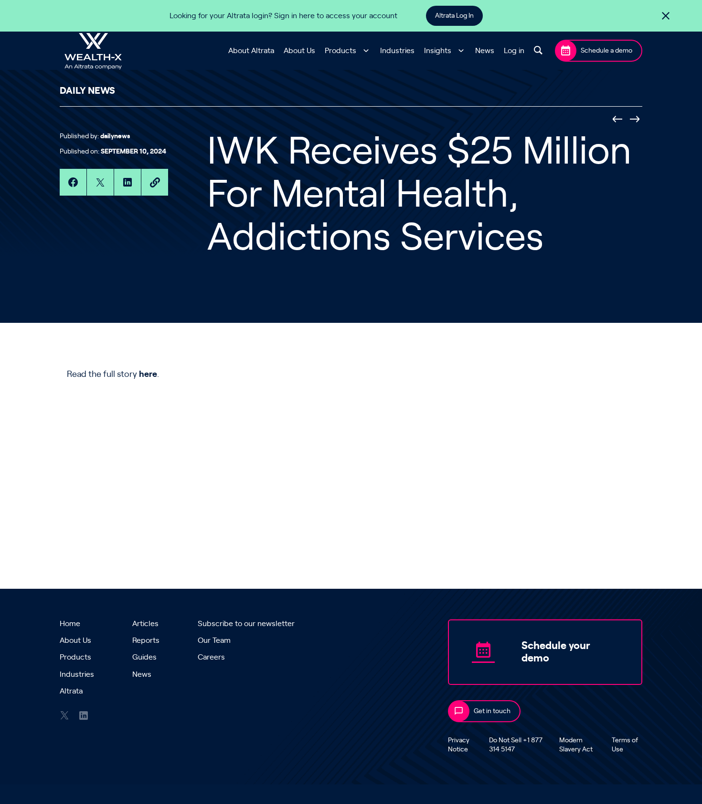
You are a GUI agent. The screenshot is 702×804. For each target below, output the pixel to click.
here (148, 374)
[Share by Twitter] (100, 182)
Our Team (214, 640)
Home (70, 624)
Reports (146, 640)
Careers (211, 657)
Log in (514, 51)
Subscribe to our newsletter (246, 624)
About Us (299, 51)
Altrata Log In (454, 15)
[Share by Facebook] (73, 182)
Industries (397, 51)
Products (340, 51)
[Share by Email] (154, 182)
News (484, 51)
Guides (144, 657)
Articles (145, 624)
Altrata (71, 691)
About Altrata (251, 51)
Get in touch (492, 711)
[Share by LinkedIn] (127, 182)
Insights (437, 51)
